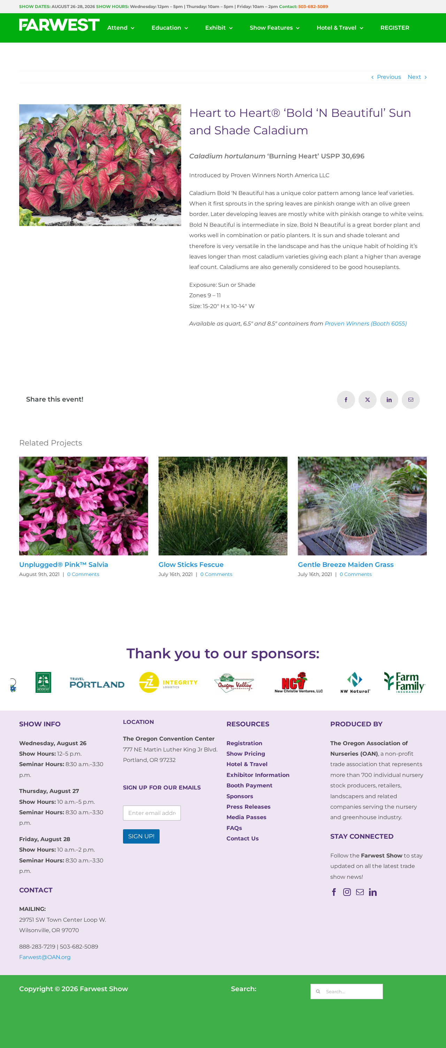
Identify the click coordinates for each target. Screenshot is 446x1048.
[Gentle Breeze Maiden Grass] (362, 460)
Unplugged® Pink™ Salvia (63, 565)
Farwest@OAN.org (45, 957)
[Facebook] (334, 892)
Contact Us (242, 838)
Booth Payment (249, 785)
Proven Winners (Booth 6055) (366, 323)
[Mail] (360, 892)
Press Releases (248, 806)
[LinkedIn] (373, 892)
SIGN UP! (141, 836)
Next (414, 77)
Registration (244, 743)
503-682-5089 (313, 6)
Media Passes (246, 817)
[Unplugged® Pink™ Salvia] (83, 460)
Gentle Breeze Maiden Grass (346, 565)
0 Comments (83, 574)
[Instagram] (347, 892)
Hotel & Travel (247, 764)
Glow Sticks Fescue (191, 565)
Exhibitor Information (258, 775)
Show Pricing (245, 753)
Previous (389, 77)
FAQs (234, 828)
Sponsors (239, 796)
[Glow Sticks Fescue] (223, 460)
